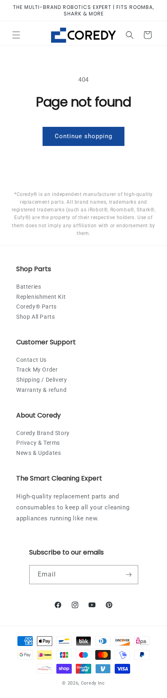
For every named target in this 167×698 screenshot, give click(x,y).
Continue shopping (83, 136)
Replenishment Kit (41, 297)
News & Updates (38, 453)
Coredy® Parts (36, 306)
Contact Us (31, 360)
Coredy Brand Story (43, 433)
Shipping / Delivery (41, 379)
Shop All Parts (35, 316)
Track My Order (37, 369)
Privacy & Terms (38, 442)
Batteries (28, 286)
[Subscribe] (129, 574)
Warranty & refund (41, 390)
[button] (16, 35)
